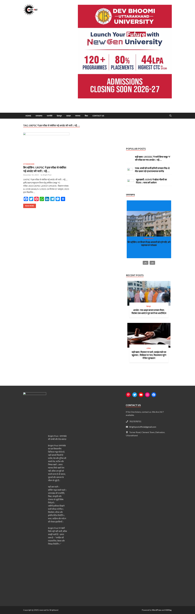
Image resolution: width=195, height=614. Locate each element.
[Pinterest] (128, 394)
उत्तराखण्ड (39, 116)
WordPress (156, 610)
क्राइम (68, 116)
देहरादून (59, 116)
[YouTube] (141, 394)
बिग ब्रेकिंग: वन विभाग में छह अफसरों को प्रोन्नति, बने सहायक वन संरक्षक (148, 244)
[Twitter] (134, 394)
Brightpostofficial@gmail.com (142, 427)
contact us (98, 116)
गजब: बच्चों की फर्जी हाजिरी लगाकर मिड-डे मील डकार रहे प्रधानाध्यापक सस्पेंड (152, 170)
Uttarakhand (28, 164)
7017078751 (135, 421)
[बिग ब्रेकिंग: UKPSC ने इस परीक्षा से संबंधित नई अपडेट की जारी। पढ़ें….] (46, 147)
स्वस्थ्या (77, 116)
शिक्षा (86, 116)
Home (28, 116)
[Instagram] (147, 394)
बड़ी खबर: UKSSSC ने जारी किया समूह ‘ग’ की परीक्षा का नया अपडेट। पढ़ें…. (152, 158)
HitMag (168, 610)
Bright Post (47, 175)
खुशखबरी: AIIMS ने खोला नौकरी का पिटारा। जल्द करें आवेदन (151, 181)
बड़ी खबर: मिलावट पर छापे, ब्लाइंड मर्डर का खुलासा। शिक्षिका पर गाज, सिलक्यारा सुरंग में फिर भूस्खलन (149, 355)
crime (149, 348)
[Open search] (170, 116)
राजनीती (49, 116)
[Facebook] (153, 394)
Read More (28, 205)
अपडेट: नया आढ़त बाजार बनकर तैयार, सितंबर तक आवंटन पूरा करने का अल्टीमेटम (149, 312)
